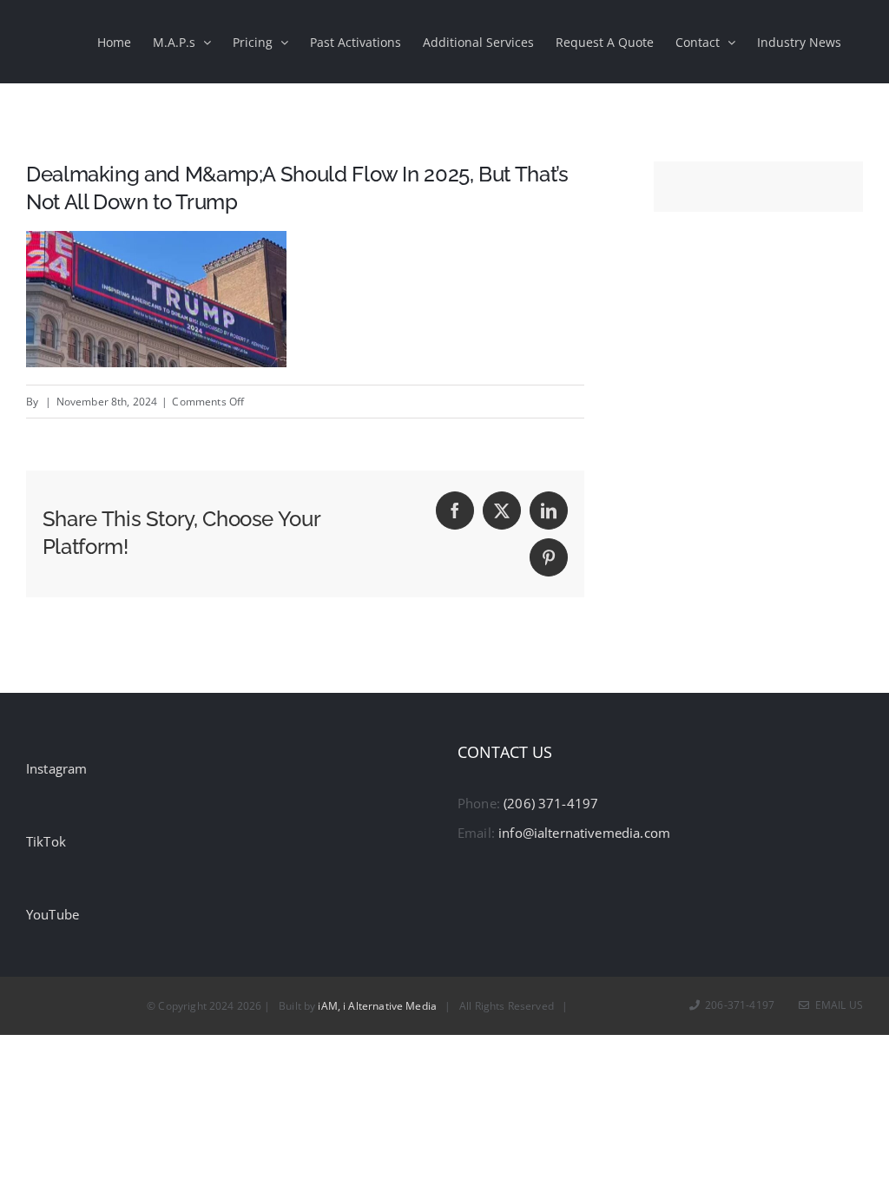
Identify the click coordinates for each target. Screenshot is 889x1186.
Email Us (836, 1005)
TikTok (46, 841)
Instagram (56, 768)
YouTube (52, 914)
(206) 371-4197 (551, 803)
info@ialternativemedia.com (584, 832)
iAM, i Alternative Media (377, 1005)
